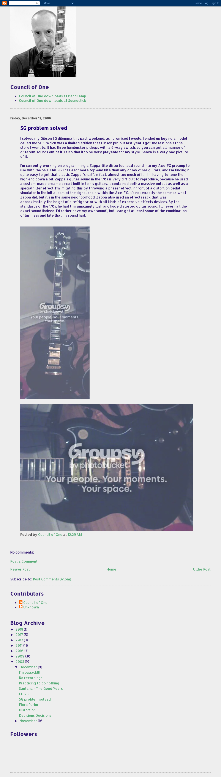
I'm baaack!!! (29, 672)
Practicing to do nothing (39, 683)
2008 (20, 661)
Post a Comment (24, 561)
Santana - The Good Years (41, 688)
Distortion (27, 710)
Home (111, 569)
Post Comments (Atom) (52, 579)
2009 (20, 656)
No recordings (31, 677)
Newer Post (20, 569)
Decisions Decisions (35, 715)
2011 (19, 645)
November (29, 720)
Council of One (35, 602)
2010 (20, 650)
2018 (20, 629)
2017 (20, 634)
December (29, 667)
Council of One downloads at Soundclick (52, 100)
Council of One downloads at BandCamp (52, 96)
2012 (20, 640)
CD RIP (24, 694)
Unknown (31, 607)
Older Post (202, 569)
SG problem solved (35, 699)
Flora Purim (28, 704)
